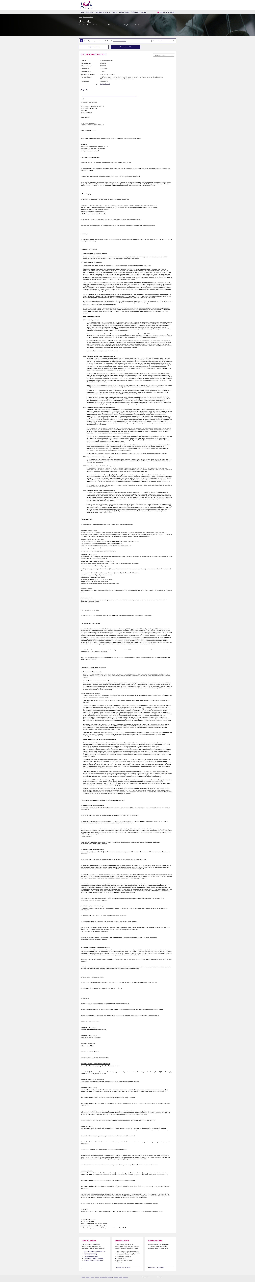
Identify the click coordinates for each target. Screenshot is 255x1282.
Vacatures (116, 1277)
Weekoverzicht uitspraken (156, 1267)
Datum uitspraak (86, 63)
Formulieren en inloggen (167, 12)
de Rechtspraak (124, 12)
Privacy (92, 1277)
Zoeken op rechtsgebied (91, 1256)
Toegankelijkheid (103, 1277)
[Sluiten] (174, 41)
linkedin (171, 1277)
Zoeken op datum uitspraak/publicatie (94, 1251)
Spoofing (110, 1277)
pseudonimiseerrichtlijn (119, 41)
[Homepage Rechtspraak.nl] (85, 4)
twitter (163, 1277)
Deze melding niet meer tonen (161, 41)
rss (151, 1277)
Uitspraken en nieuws (103, 12)
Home (82, 12)
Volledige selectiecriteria (123, 1267)
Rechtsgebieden (86, 71)
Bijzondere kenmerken (88, 74)
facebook (165, 1277)
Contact (143, 12)
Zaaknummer (85, 68)
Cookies (97, 1277)
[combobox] (164, 55)
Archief (120, 1277)
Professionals (135, 12)
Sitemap (88, 1277)
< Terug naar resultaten (125, 47)
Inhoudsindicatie (86, 77)
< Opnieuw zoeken (93, 47)
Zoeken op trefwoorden (90, 1253)
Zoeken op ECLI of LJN (90, 1255)
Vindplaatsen (85, 81)
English (83, 1277)
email (154, 1277)
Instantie (83, 60)
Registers (114, 12)
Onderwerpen (90, 12)
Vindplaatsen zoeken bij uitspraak (93, 1258)
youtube (173, 1277)
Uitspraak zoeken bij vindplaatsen (93, 1260)
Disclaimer (125, 1277)
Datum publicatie (86, 66)
